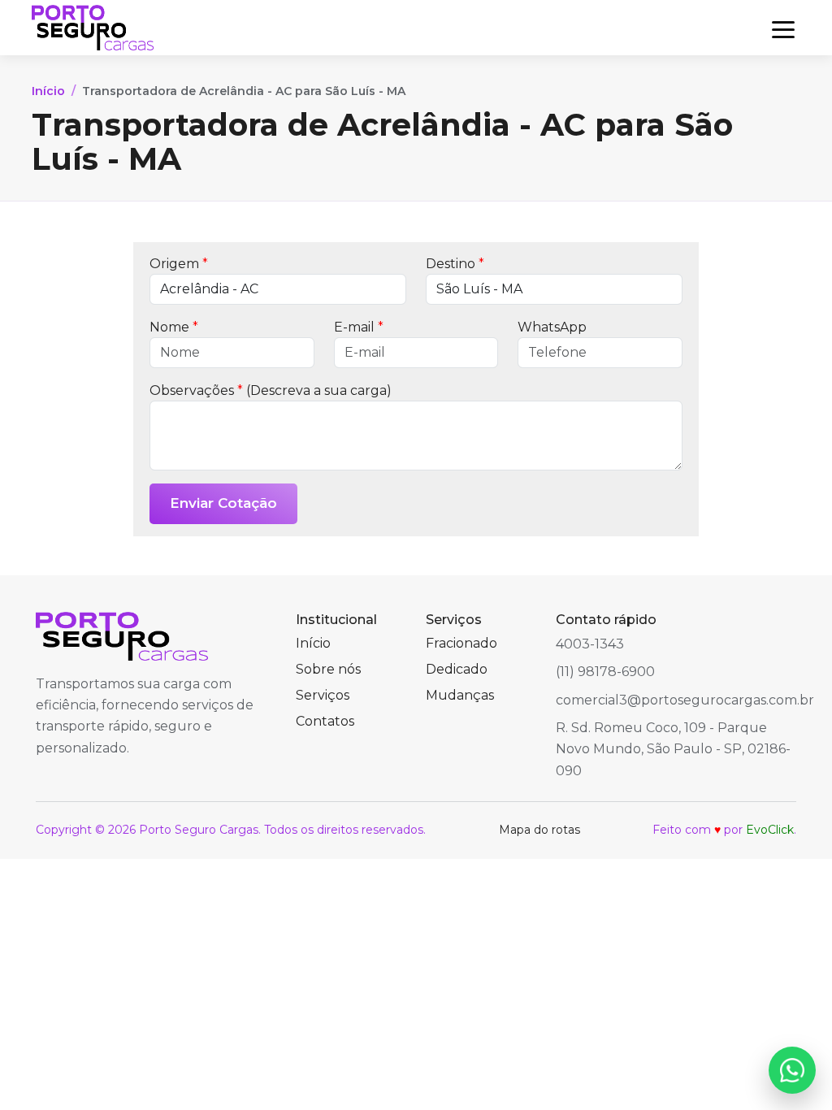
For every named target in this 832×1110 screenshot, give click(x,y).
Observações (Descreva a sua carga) (271, 390)
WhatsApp (552, 327)
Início (48, 91)
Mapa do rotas (539, 829)
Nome (174, 327)
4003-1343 (590, 644)
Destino (455, 263)
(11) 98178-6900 (605, 671)
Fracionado (461, 643)
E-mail (359, 327)
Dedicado (457, 669)
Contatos (325, 721)
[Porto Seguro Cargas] (93, 27)
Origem (179, 263)
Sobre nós (328, 669)
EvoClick (770, 829)
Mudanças (460, 695)
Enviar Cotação (223, 503)
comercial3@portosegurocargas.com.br (685, 700)
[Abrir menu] (783, 28)
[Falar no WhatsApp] (792, 1070)
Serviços (322, 695)
